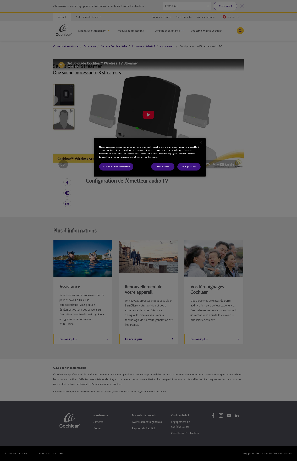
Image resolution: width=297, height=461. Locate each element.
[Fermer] (201, 142)
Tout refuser (163, 166)
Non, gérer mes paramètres (116, 166)
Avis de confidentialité (148, 157)
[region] (150, 157)
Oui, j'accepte (189, 166)
